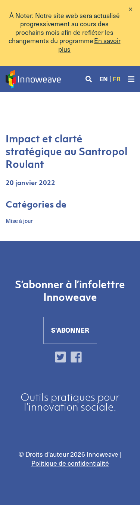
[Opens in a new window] (62, 358)
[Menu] (131, 79)
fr (117, 79)
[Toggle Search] (88, 79)
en (103, 79)
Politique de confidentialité (70, 463)
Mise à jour (19, 221)
